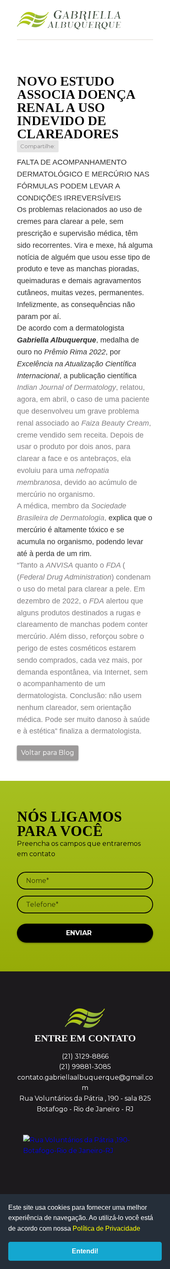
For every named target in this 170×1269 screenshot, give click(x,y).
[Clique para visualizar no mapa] (85, 1166)
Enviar (79, 933)
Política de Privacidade (106, 1228)
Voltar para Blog (47, 753)
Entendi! (85, 1251)
